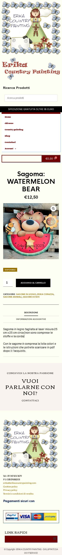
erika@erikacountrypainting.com (19, 483)
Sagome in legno (26, 294)
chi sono (9, 123)
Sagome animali (12, 297)
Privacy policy (10, 490)
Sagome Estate (31, 297)
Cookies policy (10, 486)
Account (9, 148)
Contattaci (10, 142)
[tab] (31, 312)
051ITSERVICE (31, 553)
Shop (7, 135)
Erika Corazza (45, 294)
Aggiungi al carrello (33, 283)
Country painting (14, 129)
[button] (53, 208)
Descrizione (31, 312)
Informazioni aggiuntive (31, 319)
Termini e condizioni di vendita (18, 493)
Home (8, 116)
